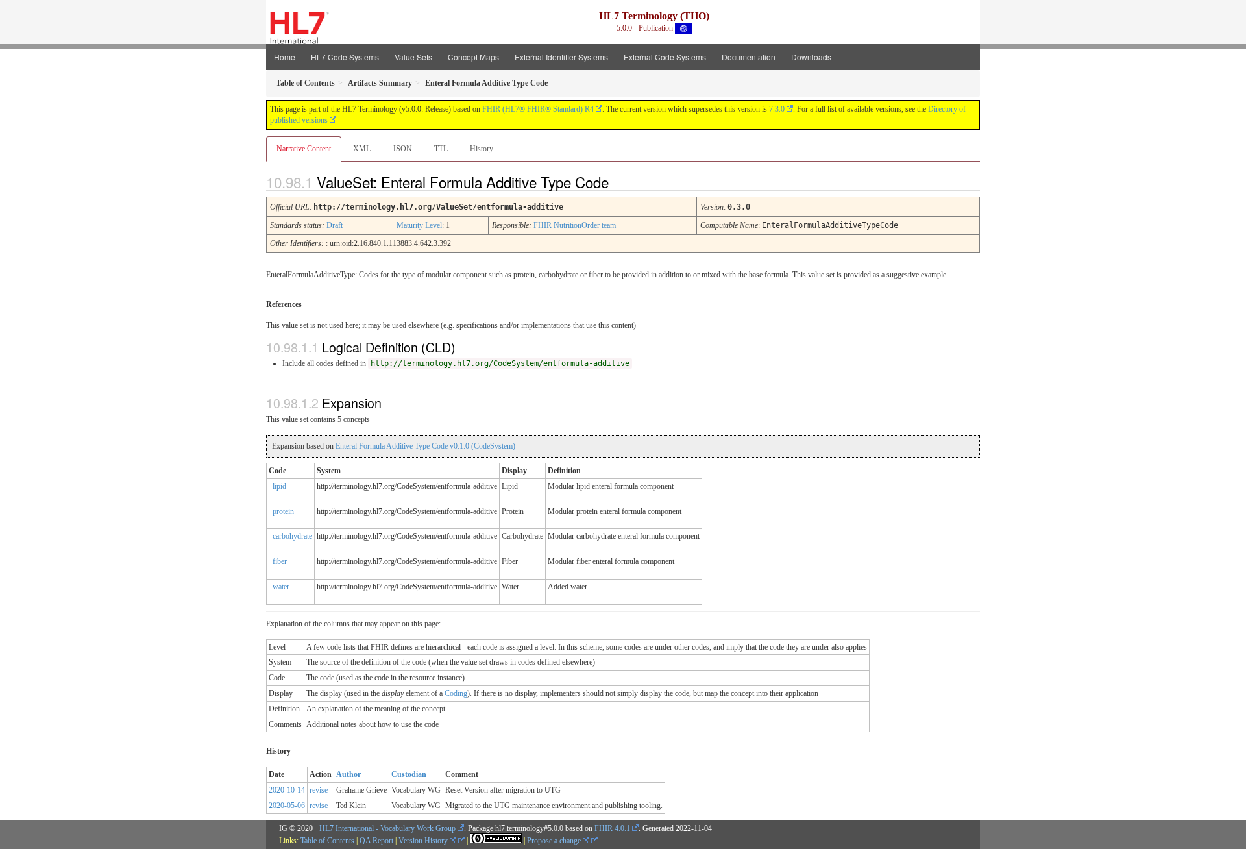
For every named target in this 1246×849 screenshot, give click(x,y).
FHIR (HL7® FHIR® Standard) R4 (538, 109)
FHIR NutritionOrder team (574, 225)
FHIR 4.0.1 (612, 828)
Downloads (811, 56)
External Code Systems (665, 56)
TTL (441, 148)
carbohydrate (292, 536)
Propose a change (555, 840)
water (281, 586)
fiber (280, 561)
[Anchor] (620, 182)
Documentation (749, 56)
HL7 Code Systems (345, 56)
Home (284, 56)
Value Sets (413, 56)
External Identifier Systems (561, 56)
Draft (334, 225)
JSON (402, 148)
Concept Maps (473, 56)
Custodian (408, 774)
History (481, 148)
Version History (424, 840)
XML (362, 148)
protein (283, 511)
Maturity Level (419, 225)
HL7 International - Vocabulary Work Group (387, 828)
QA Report (376, 840)
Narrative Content (303, 148)
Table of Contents (327, 840)
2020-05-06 (287, 805)
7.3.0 (777, 109)
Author (348, 774)
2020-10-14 (287, 789)
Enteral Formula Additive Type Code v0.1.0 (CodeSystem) (425, 445)
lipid (279, 486)
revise (319, 789)
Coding (456, 693)
